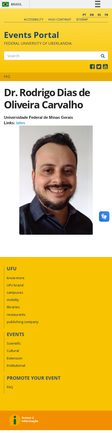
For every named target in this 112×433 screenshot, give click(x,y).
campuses (15, 292)
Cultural (13, 350)
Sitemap (82, 19)
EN (92, 15)
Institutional (16, 365)
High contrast (59, 19)
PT (84, 15)
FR (106, 15)
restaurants (16, 314)
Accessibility (33, 19)
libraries (13, 307)
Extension (14, 358)
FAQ (7, 76)
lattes (20, 123)
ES (99, 15)
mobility (13, 299)
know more (15, 277)
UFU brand (15, 285)
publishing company (23, 321)
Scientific (14, 343)
